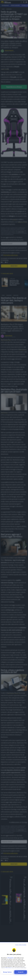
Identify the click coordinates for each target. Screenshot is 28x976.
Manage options (7, 972)
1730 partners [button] (10, 957)
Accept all (20, 972)
